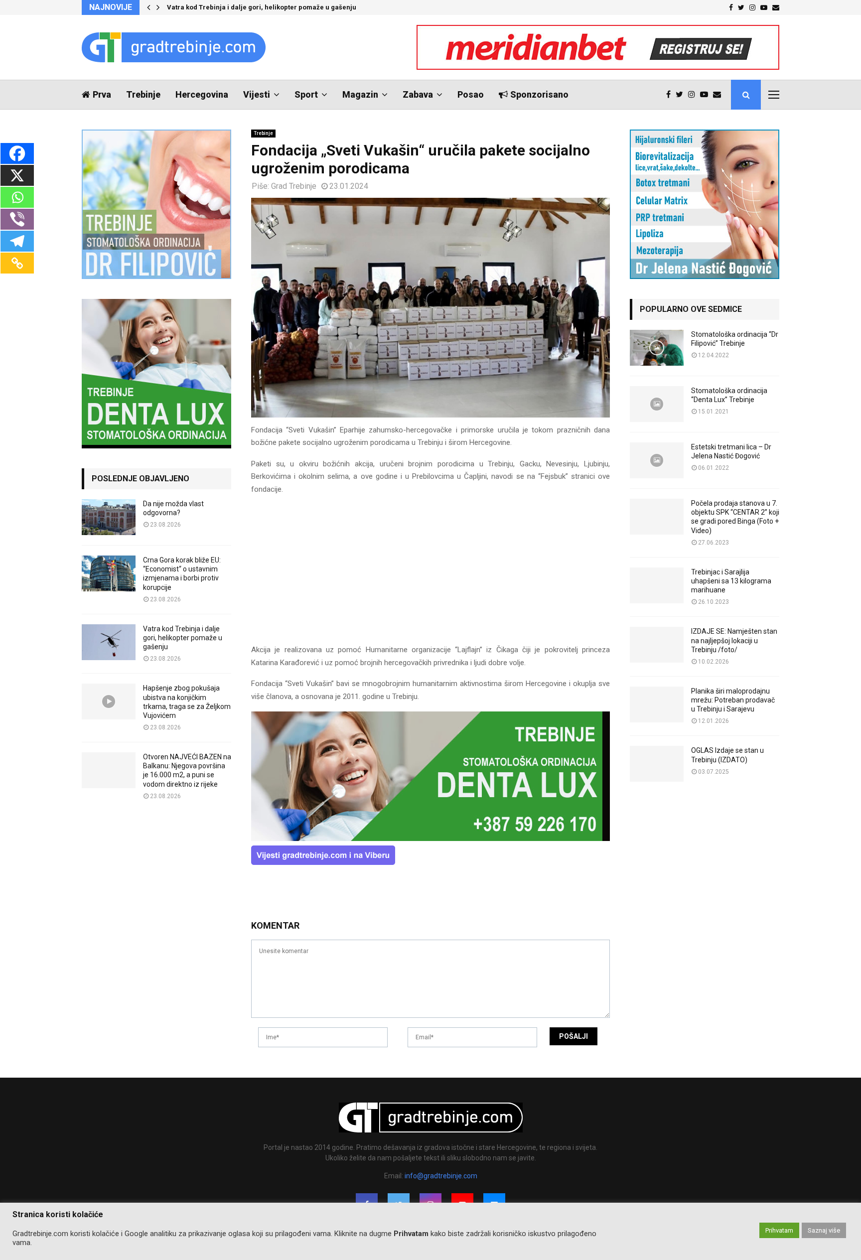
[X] (17, 175)
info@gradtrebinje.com (441, 1176)
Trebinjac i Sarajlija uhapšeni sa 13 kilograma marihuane (731, 581)
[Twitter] (682, 95)
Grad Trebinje (293, 186)
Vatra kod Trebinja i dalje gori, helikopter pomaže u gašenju (261, 7)
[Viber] (17, 219)
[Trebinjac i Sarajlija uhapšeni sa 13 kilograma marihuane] (657, 585)
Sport (306, 94)
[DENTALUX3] (430, 838)
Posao (470, 94)
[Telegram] (17, 241)
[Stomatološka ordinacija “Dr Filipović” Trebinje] (657, 348)
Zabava (418, 94)
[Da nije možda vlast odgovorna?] (109, 517)
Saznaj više (824, 1230)
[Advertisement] (430, 574)
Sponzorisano (539, 94)
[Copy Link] (17, 263)
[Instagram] (694, 95)
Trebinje (143, 94)
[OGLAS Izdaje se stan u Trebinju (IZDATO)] (657, 764)
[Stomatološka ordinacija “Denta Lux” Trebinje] (657, 404)
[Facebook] (671, 95)
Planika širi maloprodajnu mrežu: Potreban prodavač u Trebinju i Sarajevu (733, 700)
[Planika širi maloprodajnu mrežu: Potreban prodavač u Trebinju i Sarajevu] (657, 704)
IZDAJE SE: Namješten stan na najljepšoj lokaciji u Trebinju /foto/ (734, 640)
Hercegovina (201, 94)
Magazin (360, 94)
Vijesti (256, 94)
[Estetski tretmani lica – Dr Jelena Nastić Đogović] (657, 460)
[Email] (719, 95)
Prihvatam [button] (779, 1230)
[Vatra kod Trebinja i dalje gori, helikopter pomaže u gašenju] (109, 642)
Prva (102, 94)
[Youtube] (706, 95)
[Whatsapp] (17, 197)
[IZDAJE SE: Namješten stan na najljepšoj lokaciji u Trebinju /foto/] (657, 645)
